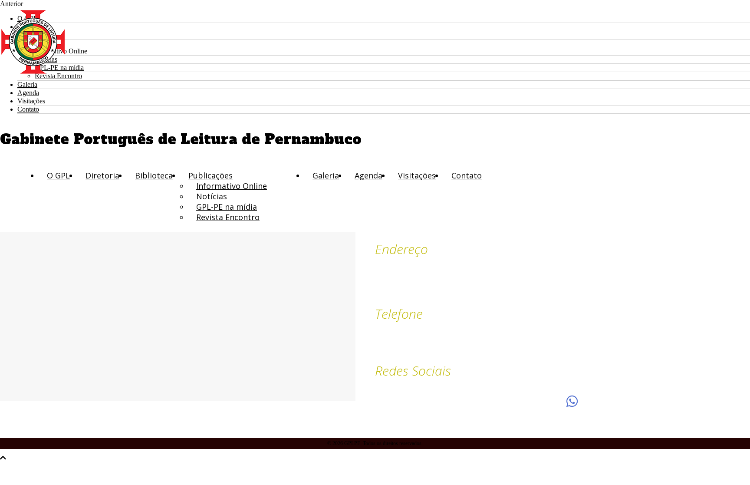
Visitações (31, 101)
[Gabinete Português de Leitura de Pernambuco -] (33, 72)
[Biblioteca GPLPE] (572, 401)
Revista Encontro (228, 217)
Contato (28, 109)
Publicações (210, 175)
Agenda (28, 92)
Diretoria (102, 175)
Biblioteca (154, 175)
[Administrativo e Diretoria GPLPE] (511, 401)
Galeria (27, 84)
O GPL (58, 175)
